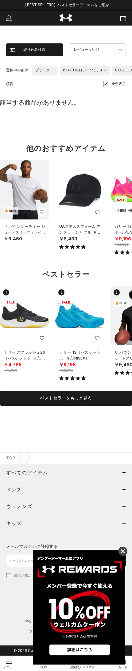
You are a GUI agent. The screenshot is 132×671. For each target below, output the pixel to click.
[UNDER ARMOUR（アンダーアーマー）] (66, 18)
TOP (10, 458)
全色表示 (119, 84)
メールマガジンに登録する (32, 546)
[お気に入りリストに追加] (42, 212)
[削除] (53, 70)
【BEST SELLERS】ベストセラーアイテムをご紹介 (66, 4)
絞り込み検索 (34, 49)
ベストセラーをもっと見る (66, 398)
